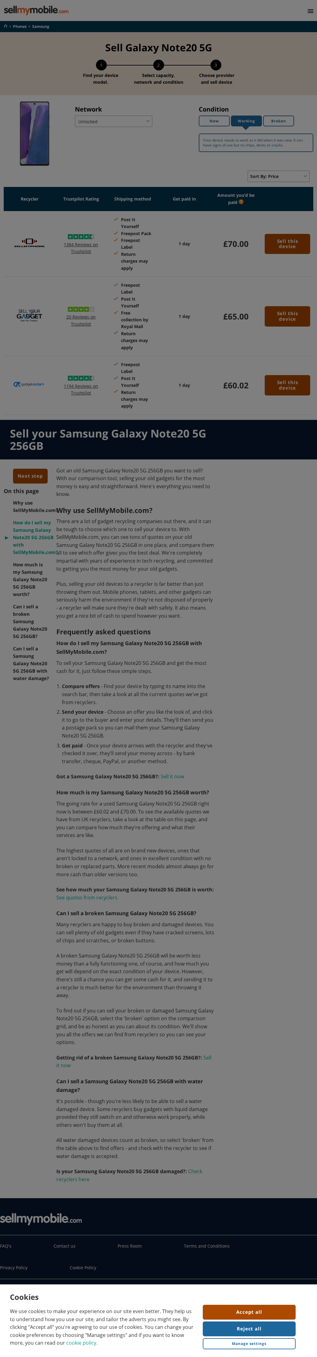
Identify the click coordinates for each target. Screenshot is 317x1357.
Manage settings (249, 1343)
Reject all (249, 1328)
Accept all (249, 1312)
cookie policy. (82, 1342)
